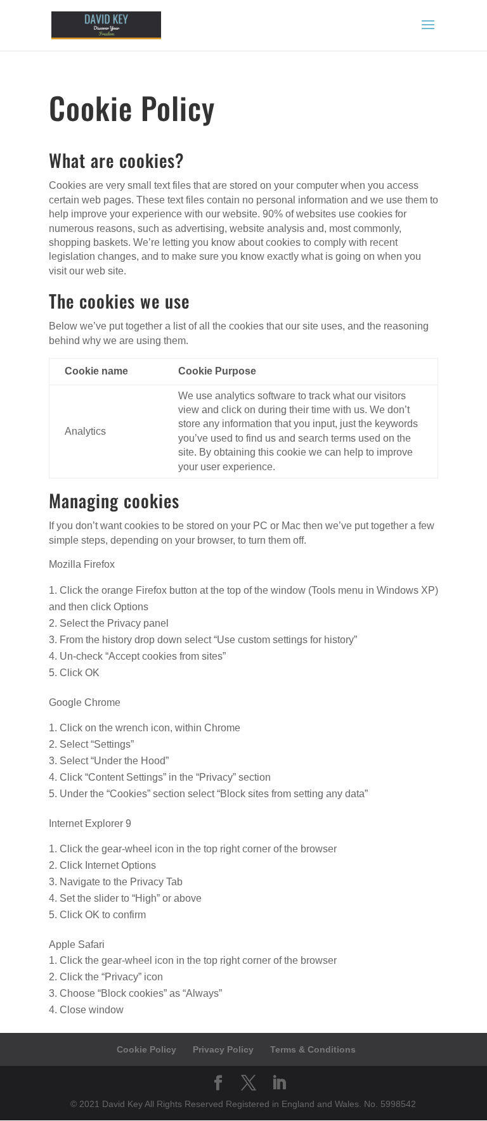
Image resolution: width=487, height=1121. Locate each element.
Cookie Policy (146, 1049)
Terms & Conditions (313, 1049)
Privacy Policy (223, 1049)
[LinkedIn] (279, 1083)
